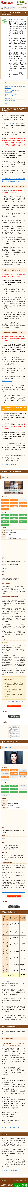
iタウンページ (9, 123)
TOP (2, 7)
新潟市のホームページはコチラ (10, 1127)
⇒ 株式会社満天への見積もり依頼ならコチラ (12, 701)
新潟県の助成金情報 (10, 100)
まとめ (6, 103)
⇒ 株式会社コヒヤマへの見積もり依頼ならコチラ (13, 892)
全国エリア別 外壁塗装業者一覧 (10, 7)
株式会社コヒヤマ (9, 96)
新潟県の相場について (11, 98)
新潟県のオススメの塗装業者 (12, 90)
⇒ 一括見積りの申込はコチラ (10, 464)
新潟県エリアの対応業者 (11, 94)
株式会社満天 (8, 92)
